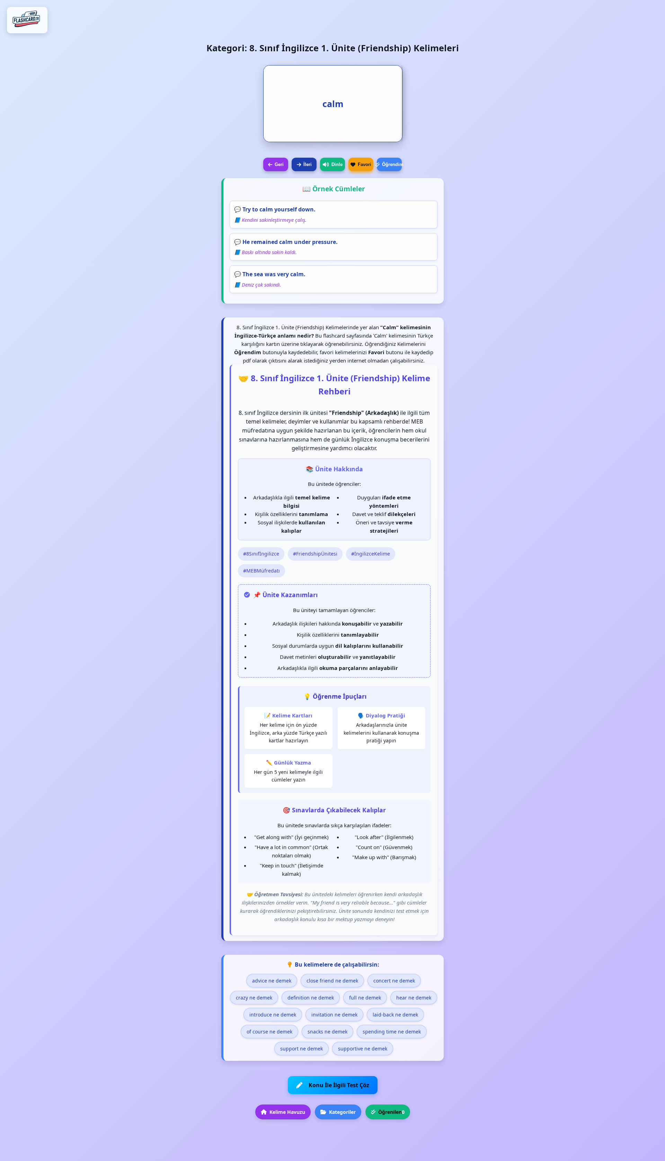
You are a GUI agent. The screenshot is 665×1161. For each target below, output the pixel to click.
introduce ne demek (272, 1014)
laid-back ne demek (395, 1014)
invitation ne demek (334, 1014)
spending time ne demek (392, 1031)
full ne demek (365, 997)
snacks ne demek (327, 1031)
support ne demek (301, 1048)
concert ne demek (394, 980)
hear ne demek (413, 997)
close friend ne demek (332, 980)
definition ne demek (310, 997)
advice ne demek (271, 980)
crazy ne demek (254, 997)
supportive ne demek (362, 1048)
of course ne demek (269, 1031)
